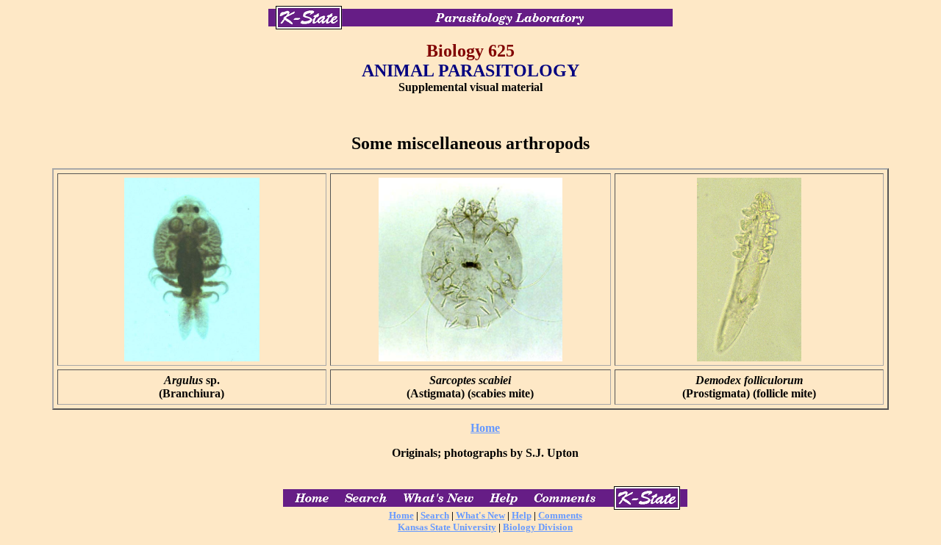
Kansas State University (447, 527)
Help (522, 515)
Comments (560, 515)
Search (435, 515)
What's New (480, 515)
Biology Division (538, 527)
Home (485, 428)
